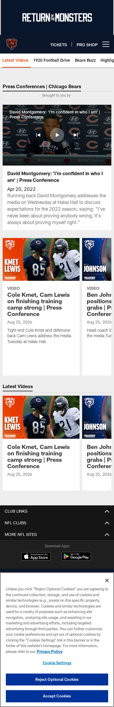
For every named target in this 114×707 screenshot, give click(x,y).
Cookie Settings (57, 662)
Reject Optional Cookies (57, 679)
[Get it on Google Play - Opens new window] (76, 559)
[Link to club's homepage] (12, 42)
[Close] (107, 580)
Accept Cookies (57, 696)
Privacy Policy (50, 651)
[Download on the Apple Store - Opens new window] (36, 557)
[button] (38, 135)
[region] (57, 639)
